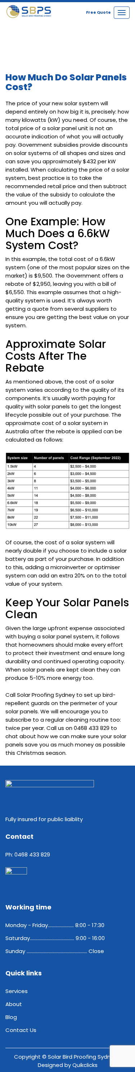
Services (16, 991)
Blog (11, 1017)
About (13, 1004)
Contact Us (20, 1030)
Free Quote (98, 12)
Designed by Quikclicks (68, 1065)
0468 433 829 (77, 10)
